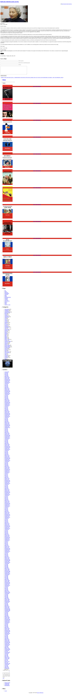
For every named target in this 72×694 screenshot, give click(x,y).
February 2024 (7, 400)
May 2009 (6, 566)
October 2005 (7, 602)
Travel (6, 303)
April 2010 (6, 555)
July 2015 (6, 496)
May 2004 (6, 614)
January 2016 (7, 490)
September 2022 (7, 416)
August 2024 (7, 394)
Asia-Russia (7, 311)
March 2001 (7, 647)
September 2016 (7, 483)
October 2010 (7, 550)
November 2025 (7, 380)
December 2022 (7, 413)
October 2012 (7, 527)
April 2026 (6, 375)
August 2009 (7, 563)
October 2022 (7, 415)
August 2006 (7, 593)
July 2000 (6, 651)
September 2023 (7, 404)
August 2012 (7, 529)
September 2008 (7, 573)
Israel (5, 331)
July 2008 (6, 575)
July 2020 (6, 439)
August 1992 (7, 664)
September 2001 (7, 644)
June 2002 (6, 636)
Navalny (6, 340)
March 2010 (7, 556)
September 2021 (7, 427)
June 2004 (6, 613)
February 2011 (7, 546)
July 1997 (6, 659)
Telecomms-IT (7, 351)
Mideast (6, 336)
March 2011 (7, 545)
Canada (6, 314)
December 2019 (7, 446)
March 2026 (7, 376)
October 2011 (7, 538)
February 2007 (7, 591)
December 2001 (7, 641)
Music (6, 302)
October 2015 (7, 493)
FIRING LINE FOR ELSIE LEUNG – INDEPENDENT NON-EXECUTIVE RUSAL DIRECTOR (18, 77)
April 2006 (6, 597)
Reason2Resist (7, 685)
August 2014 (7, 506)
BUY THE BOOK (37, 103)
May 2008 (6, 577)
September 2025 (7, 382)
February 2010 (7, 557)
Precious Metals (7, 345)
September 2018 (7, 460)
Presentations (7, 293)
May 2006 (6, 596)
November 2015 (7, 492)
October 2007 (7, 584)
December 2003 (7, 619)
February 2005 (7, 606)
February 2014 (7, 512)
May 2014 (6, 509)
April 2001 (6, 646)
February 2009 (7, 569)
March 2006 (7, 598)
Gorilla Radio (7, 683)
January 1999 (7, 658)
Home (4, 79)
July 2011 (6, 541)
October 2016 (7, 482)
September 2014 (7, 505)
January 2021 (7, 434)
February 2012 (7, 535)
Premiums (6, 298)
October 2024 (7, 392)
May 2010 (6, 554)
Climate (6, 317)
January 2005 (7, 607)
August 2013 (7, 518)
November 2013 (7, 515)
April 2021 (6, 431)
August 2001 (7, 645)
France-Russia (7, 327)
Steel (5, 350)
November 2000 (7, 649)
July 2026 (6, 372)
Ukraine (6, 356)
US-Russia (6, 357)
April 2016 (6, 487)
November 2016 (7, 481)
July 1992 (6, 665)
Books (6, 291)
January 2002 (7, 640)
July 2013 (6, 519)
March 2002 (7, 638)
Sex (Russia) (7, 347)
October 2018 (7, 459)
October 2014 (7, 504)
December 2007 (7, 582)
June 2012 (6, 531)
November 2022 (7, 414)
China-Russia (7, 316)
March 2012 (7, 534)
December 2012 (7, 525)
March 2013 (7, 522)
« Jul (3, 678)
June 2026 (6, 373)
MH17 (6, 335)
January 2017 (7, 479)
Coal (5, 318)
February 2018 (7, 467)
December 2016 (7, 480)
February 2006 (7, 599)
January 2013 (7, 524)
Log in (6, 690)
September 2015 (7, 494)
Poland (6, 344)
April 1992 (6, 666)
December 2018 (7, 457)
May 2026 (6, 374)
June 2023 (6, 407)
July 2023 (6, 406)
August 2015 (7, 495)
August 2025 (7, 383)
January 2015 (7, 502)
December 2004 (7, 608)
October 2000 (7, 650)
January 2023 (7, 412)
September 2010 (7, 551)
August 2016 (7, 484)
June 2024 (6, 396)
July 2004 (6, 612)
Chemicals (6, 315)
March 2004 (7, 616)
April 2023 (6, 409)
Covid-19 (6, 319)
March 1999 (7, 656)
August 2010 (7, 552)
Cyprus (6, 321)
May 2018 (6, 464)
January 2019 (7, 456)
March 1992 (7, 667)
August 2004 (7, 611)
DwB (5, 323)
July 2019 (6, 451)
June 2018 (6, 463)
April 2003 (6, 626)
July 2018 (6, 462)
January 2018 (7, 468)
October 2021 (7, 426)
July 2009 (6, 564)
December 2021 (7, 424)
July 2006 (6, 594)
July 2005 (6, 603)
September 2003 (7, 621)
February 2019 (7, 455)
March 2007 (7, 590)
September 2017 (7, 471)
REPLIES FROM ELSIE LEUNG (9, 1)
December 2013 (7, 514)
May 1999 (6, 655)
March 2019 (7, 454)
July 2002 (6, 635)
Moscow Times (7, 339)
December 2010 (7, 548)
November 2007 (7, 583)
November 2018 (7, 458)
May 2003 (6, 625)
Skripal (6, 348)
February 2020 (7, 444)
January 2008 (7, 581)
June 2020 (6, 440)
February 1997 (7, 661)
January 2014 (7, 513)
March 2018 (7, 466)
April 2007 (6, 589)
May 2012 (6, 532)
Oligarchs (6, 343)
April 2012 (6, 533)
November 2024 (7, 391)
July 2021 (6, 428)
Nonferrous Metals (8, 341)
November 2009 (7, 560)
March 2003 (7, 627)
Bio (5, 290)
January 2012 (7, 536)
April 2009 (6, 567)
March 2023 (7, 410)
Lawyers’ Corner (7, 304)
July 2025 (6, 384)
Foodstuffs (6, 326)
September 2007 (7, 585)
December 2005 (7, 601)
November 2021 (7, 425)
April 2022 (6, 420)
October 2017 (7, 470)
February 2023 (7, 411)
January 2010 (7, 558)
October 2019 (7, 448)
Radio (6, 295)
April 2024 (6, 398)
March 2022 (7, 421)
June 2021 (6, 429)
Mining (6, 338)
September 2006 (7, 592)
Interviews (6, 292)
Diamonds (6, 322)
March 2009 (7, 568)
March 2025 (7, 387)
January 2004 (7, 618)
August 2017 (7, 472)
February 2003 (7, 628)
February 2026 (7, 377)
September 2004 (7, 610)
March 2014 (7, 511)
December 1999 (7, 652)
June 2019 (6, 452)
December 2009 (7, 559)
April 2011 (6, 544)
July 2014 (6, 507)
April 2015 (6, 499)
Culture (6, 320)
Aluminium (6, 310)
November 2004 (7, 609)
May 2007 (6, 588)
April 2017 (6, 476)
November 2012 (7, 526)
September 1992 (7, 663)
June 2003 (6, 624)
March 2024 (7, 399)
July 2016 (6, 485)
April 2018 (6, 465)
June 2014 (6, 508)
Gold (5, 328)
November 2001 (7, 642)
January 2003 (7, 629)
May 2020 (6, 441)
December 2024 (7, 390)
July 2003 (6, 623)
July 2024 (6, 395)
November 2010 (7, 549)
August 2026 (7, 371)
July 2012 (6, 530)
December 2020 (7, 435)
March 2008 (7, 579)
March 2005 (7, 605)
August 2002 (7, 634)
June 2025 (6, 385)
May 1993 (6, 662)
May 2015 (6, 498)
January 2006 (7, 600)
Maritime (6, 332)
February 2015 (7, 501)
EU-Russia (6, 324)
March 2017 (7, 477)
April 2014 (6, 510)
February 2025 (7, 388)
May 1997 (6, 660)
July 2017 (6, 473)
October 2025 (7, 381)
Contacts (6, 299)
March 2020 (7, 443)
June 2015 (6, 497)
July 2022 (6, 418)
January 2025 (7, 389)
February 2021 (7, 433)
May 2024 (6, 397)
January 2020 (7, 445)
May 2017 (6, 475)
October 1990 (7, 668)
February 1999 (7, 657)
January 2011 (7, 547)
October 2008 (7, 572)
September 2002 (7, 633)
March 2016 (7, 488)
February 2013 (7, 523)
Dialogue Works (7, 682)
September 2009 (7, 562)
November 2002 (7, 631)
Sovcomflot (6, 349)
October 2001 (7, 643)
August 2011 (7, 540)
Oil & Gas (6, 342)
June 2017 (6, 474)
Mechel (6, 333)
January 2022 (7, 423)
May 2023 (6, 408)
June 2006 (6, 595)
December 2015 (7, 491)
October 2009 (7, 561)
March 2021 (7, 432)
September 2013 (7, 517)
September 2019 (7, 449)
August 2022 (7, 417)
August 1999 (7, 653)
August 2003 (7, 622)
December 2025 (7, 379)
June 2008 (6, 576)
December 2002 (7, 630)
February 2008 (7, 580)
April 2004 (6, 615)
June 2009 (6, 565)
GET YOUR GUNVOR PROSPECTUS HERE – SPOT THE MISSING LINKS (49, 77)
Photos (6, 296)
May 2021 (6, 430)
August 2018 (7, 461)
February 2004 (7, 617)
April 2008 (6, 578)
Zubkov (6, 359)
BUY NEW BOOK (37, 86)
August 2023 (7, 405)
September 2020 (7, 437)
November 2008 (7, 571)
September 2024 (7, 393)
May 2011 (6, 543)
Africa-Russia (7, 309)
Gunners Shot (7, 684)
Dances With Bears (40, 692)
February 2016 (7, 489)
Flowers (6, 301)
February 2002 (7, 639)
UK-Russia (6, 355)
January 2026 (7, 378)
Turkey (6, 354)
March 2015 (7, 500)
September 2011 (7, 539)
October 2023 (7, 403)
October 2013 (7, 516)
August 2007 (7, 586)
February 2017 (7, 478)
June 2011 (6, 542)
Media (6, 334)
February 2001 (7, 648)
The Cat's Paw (7, 352)
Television (6, 294)
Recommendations (8, 297)
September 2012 (7, 528)
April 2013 (6, 521)
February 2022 (7, 422)
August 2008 (7, 574)
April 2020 (6, 442)
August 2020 (7, 438)
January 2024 (7, 401)
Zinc (5, 358)
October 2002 (7, 632)
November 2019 (7, 447)
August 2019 (7, 450)
